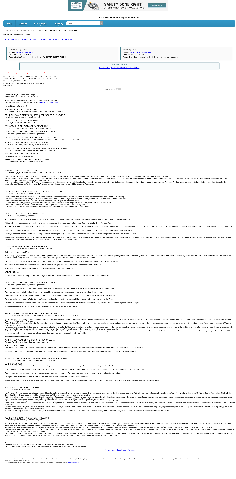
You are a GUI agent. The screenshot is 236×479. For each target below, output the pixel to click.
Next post (131, 450)
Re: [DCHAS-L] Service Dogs (140, 52)
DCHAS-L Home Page (68, 39)
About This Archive (12, 39)
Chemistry (58, 23)
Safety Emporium (73, 462)
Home (9, 23)
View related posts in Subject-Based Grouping (119, 67)
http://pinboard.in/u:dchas (48, 102)
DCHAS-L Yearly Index (48, 39)
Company (23, 23)
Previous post (110, 450)
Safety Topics (40, 23)
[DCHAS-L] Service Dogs (25, 52)
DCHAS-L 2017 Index (29, 39)
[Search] (101, 23)
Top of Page (121, 450)
